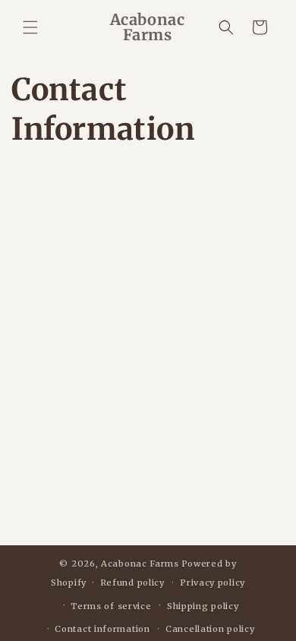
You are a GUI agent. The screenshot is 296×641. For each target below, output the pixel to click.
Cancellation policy (209, 629)
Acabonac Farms (140, 563)
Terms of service (111, 606)
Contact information (102, 629)
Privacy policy (212, 582)
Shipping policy (203, 606)
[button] (30, 27)
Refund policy (132, 582)
